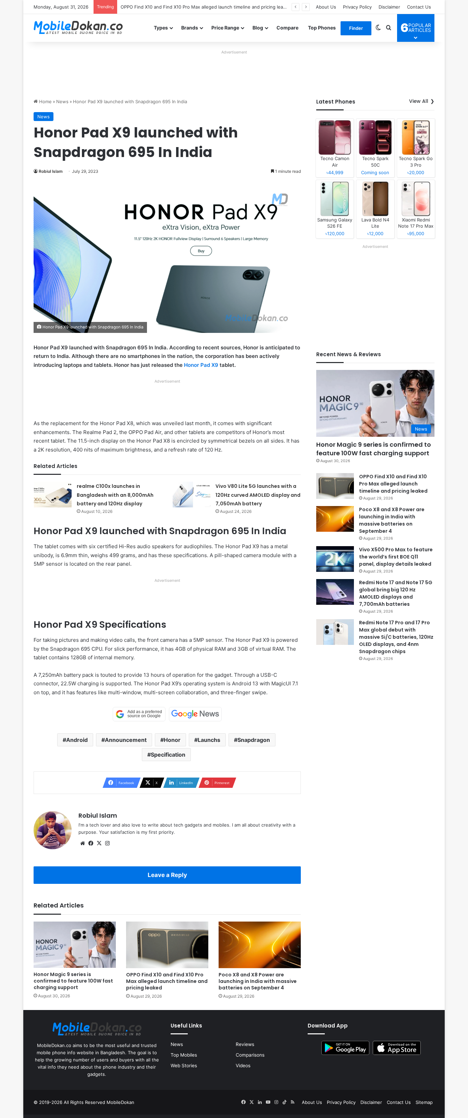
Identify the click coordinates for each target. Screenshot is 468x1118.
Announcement (126, 739)
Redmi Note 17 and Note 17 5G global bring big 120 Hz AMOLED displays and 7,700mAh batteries (395, 593)
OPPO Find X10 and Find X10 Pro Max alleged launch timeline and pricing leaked (206, 7)
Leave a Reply (167, 874)
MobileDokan (120, 1102)
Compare (287, 28)
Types (161, 28)
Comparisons (250, 1055)
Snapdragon (253, 739)
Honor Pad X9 (201, 365)
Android (77, 739)
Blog (258, 28)
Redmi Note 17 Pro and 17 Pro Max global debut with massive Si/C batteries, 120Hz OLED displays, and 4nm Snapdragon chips (396, 637)
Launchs (209, 739)
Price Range (225, 28)
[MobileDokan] (78, 28)
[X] (99, 843)
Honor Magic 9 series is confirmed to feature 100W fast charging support (73, 981)
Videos (243, 1065)
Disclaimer (389, 7)
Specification (168, 754)
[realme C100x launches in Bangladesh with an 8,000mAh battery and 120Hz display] (53, 494)
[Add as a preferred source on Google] (139, 714)
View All (418, 101)
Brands (189, 28)
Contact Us (419, 7)
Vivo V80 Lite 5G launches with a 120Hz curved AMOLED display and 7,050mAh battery (257, 495)
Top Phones (322, 28)
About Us (326, 7)
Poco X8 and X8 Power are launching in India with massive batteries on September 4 (258, 981)
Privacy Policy (357, 7)
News (62, 101)
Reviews (245, 1044)
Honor (172, 739)
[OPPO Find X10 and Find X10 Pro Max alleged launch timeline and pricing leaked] (167, 945)
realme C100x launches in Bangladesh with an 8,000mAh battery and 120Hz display (115, 495)
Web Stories (184, 1065)
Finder (356, 28)
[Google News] (195, 714)
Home (45, 101)
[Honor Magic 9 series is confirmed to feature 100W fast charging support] (75, 945)
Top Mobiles (184, 1055)
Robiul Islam (51, 171)
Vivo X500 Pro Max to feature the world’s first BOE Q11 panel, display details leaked (396, 556)
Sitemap (424, 1102)
